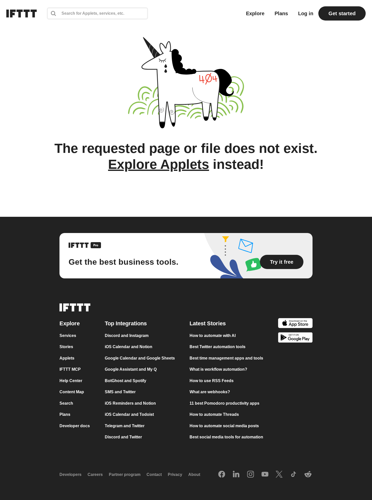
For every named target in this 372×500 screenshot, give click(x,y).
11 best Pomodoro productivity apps (224, 403)
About (194, 475)
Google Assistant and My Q (131, 369)
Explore (255, 13)
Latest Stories (208, 323)
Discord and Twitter (123, 437)
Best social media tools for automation (226, 437)
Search (66, 403)
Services (67, 335)
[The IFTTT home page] (21, 13)
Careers (95, 475)
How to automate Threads (214, 415)
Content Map (71, 392)
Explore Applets (158, 164)
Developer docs (74, 426)
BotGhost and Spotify (125, 381)
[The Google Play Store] (295, 338)
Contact (154, 475)
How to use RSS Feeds (212, 381)
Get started (342, 13)
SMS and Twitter (120, 392)
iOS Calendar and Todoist (129, 415)
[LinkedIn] (236, 475)
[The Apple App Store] (295, 324)
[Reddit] (308, 475)
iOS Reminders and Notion (130, 403)
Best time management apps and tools (226, 358)
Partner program (124, 475)
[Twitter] (279, 475)
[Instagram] (250, 475)
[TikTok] (293, 475)
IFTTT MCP (70, 369)
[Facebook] (221, 475)
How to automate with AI (213, 335)
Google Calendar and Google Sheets (140, 358)
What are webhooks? (210, 392)
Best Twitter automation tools (217, 347)
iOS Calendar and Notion (128, 347)
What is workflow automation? (218, 369)
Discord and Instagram (127, 335)
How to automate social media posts (224, 426)
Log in (305, 13)
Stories (66, 347)
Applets (66, 358)
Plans (281, 13)
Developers (70, 475)
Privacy (175, 475)
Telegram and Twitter (124, 426)
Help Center (70, 381)
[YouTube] (265, 475)
